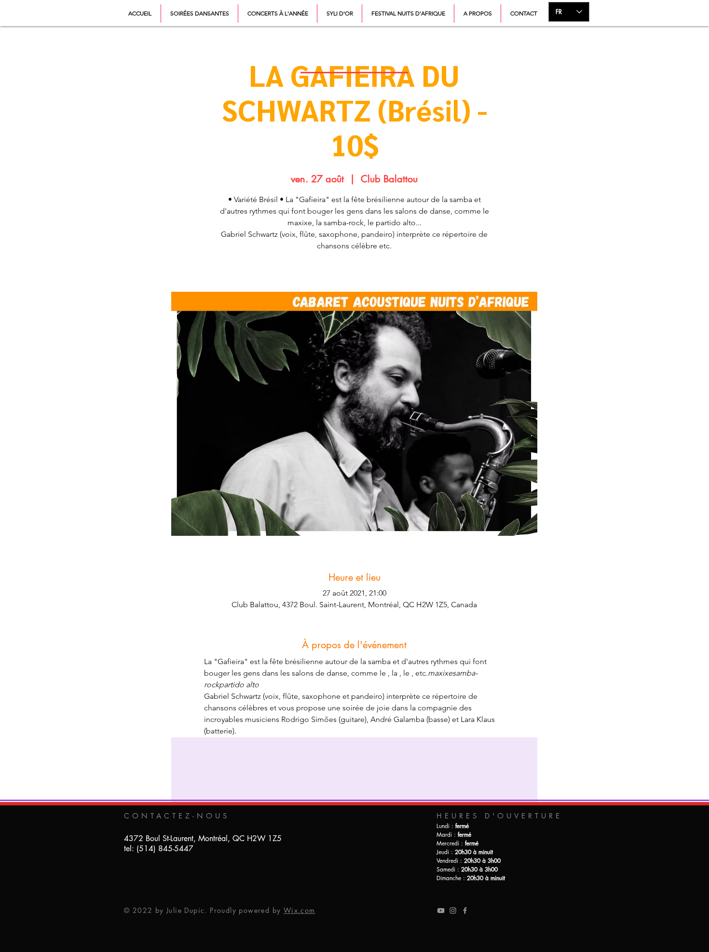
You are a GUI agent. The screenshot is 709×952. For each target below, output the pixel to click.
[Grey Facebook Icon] (465, 910)
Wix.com (299, 910)
